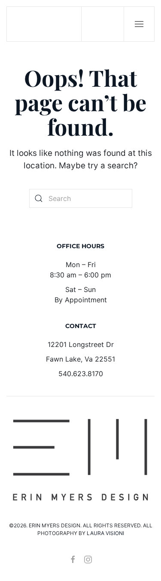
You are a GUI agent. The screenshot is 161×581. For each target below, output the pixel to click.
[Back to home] (44, 24)
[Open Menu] (139, 24)
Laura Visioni (105, 533)
